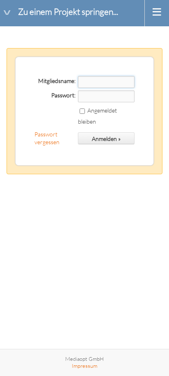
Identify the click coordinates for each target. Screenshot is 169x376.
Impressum (84, 365)
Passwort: (63, 95)
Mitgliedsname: (56, 80)
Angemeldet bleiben (97, 116)
